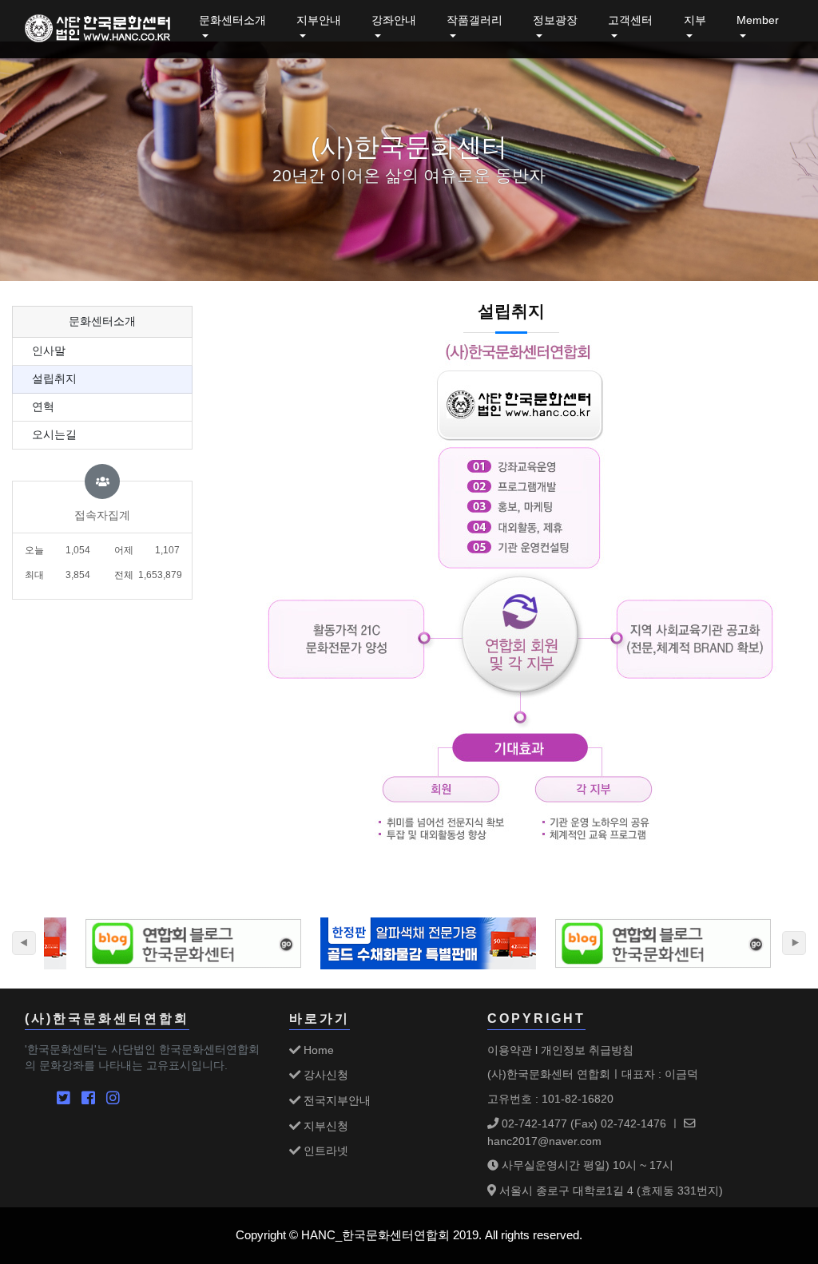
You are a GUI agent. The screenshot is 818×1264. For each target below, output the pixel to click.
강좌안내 (393, 20)
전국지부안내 (335, 1100)
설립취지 (54, 379)
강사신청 (324, 1074)
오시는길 (54, 435)
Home (317, 1050)
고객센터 (630, 20)
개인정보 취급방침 (587, 1050)
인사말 (49, 351)
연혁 (43, 407)
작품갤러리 (474, 20)
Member (758, 20)
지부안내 (318, 20)
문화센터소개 (232, 20)
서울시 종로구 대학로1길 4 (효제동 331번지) (609, 1190)
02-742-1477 (532, 1123)
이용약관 (509, 1050)
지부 (695, 20)
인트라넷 (324, 1150)
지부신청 (324, 1125)
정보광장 (555, 20)
